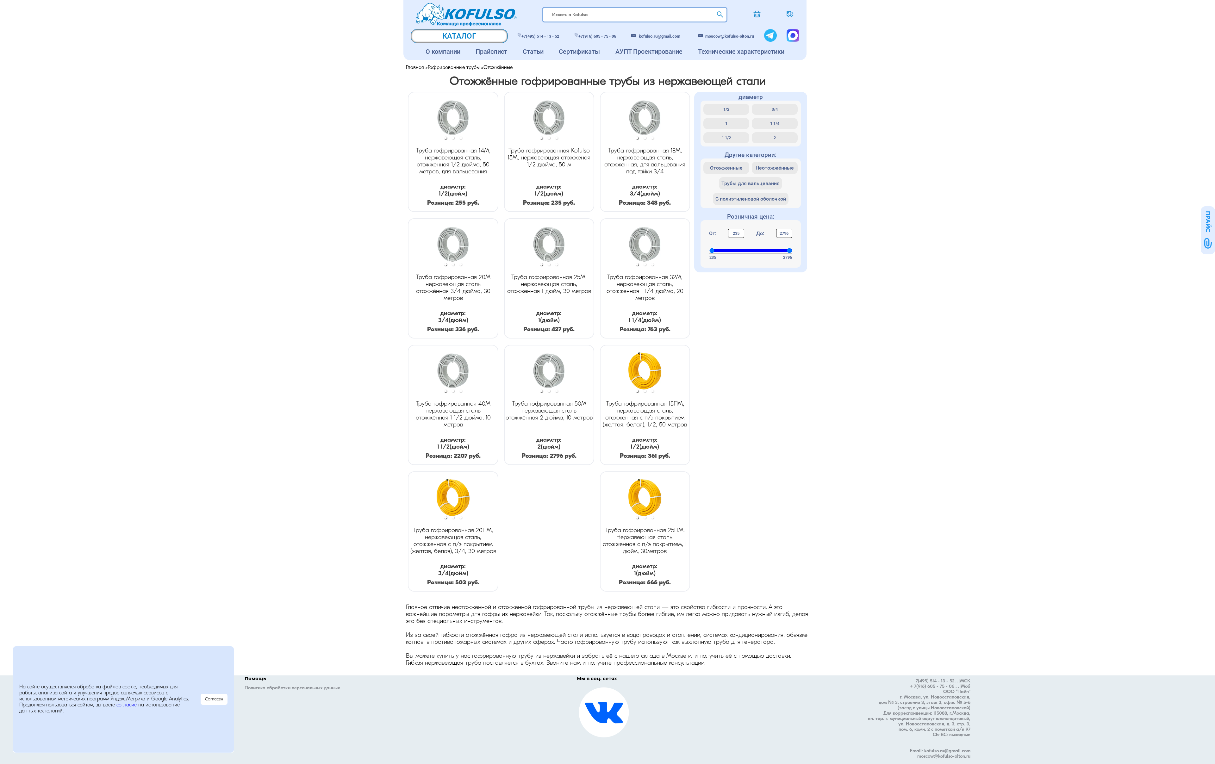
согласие (126, 705)
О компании (443, 51)
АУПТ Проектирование (648, 51)
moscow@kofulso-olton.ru (729, 36)
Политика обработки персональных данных (292, 688)
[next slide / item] (493, 118)
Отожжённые (726, 168)
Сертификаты (579, 51)
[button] (445, 138)
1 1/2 (726, 137)
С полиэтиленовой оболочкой (750, 199)
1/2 (726, 109)
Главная (415, 67)
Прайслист (491, 51)
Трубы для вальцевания (750, 183)
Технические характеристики (741, 51)
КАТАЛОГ (459, 36)
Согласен (214, 699)
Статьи (533, 51)
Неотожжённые (775, 168)
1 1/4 (774, 123)
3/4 (775, 109)
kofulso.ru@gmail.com (659, 36)
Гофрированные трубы (454, 67)
